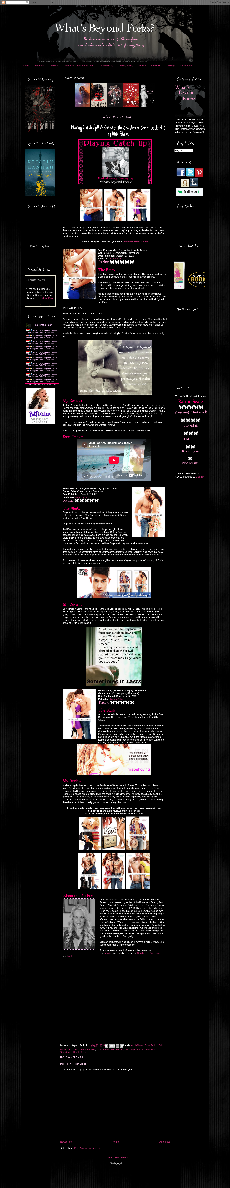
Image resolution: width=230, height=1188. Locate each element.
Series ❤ (155, 65)
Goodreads (142, 953)
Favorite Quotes (35, 280)
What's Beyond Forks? (35, 332)
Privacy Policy (126, 65)
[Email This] (106, 1046)
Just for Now (103, 1049)
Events (142, 65)
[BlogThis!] (110, 1046)
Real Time (41, 384)
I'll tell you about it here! (135, 241)
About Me (39, 65)
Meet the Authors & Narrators (79, 65)
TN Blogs (170, 65)
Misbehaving (118, 1049)
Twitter (70, 956)
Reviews (53, 65)
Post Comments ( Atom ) (87, 1148)
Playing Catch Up (135, 1049)
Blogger (200, 476)
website (107, 953)
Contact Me (186, 65)
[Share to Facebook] (117, 1046)
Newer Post (66, 1141)
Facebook (155, 953)
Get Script (33, 384)
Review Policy (106, 65)
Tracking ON (51, 384)
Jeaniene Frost (46, 298)
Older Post (164, 1141)
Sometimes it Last (69, 1052)
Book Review (88, 1049)
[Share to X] (113, 1046)
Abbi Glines (137, 1045)
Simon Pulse (116, 258)
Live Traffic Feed (42, 325)
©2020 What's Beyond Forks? (115, 1157)
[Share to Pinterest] (121, 1046)
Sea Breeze (152, 1049)
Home (26, 65)
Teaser (84, 1052)
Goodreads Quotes (47, 305)
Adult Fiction (151, 1045)
